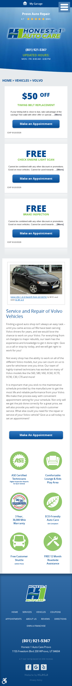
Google (36, 667)
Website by (36, 675)
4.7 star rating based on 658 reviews (36, 659)
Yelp (44, 667)
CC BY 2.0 (19, 300)
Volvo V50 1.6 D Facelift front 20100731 (29, 297)
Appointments (14, 618)
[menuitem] (14, 612)
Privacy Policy (36, 680)
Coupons (55, 612)
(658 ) (48, 19)
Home (7, 80)
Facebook (28, 667)
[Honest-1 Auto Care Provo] (36, 33)
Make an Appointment (36, 124)
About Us (31, 618)
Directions (60, 618)
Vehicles (22, 80)
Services (27, 612)
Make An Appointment (36, 435)
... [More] (57, 114)
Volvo (37, 80)
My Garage (36, 3)
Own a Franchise (36, 625)
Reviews (45, 618)
